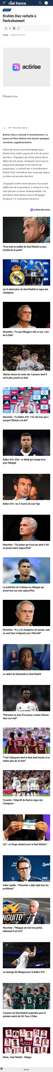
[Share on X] (14, 28)
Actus (6, 10)
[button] (5, 3)
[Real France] (19, 3)
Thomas (5, 35)
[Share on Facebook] (10, 28)
